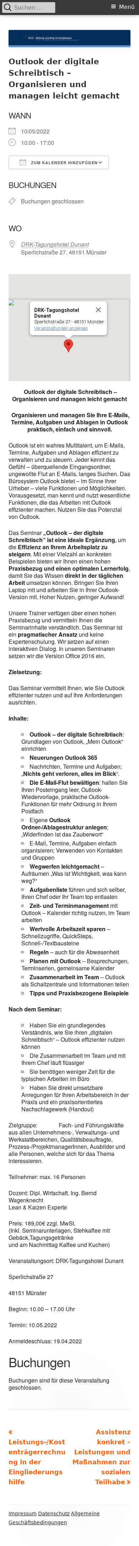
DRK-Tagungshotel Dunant (55, 244)
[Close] (98, 309)
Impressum (23, 1513)
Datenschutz (54, 1513)
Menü (127, 7)
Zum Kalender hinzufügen (64, 162)
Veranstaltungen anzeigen (61, 328)
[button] (68, 346)
